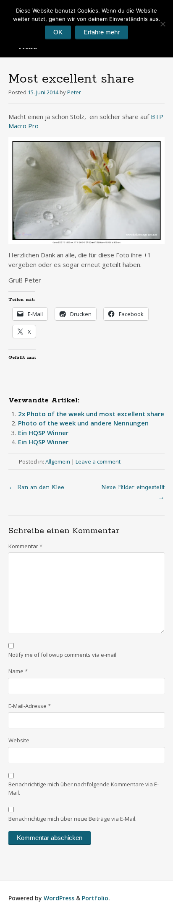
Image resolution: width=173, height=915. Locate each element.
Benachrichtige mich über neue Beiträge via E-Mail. (72, 818)
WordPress (59, 898)
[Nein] (162, 24)
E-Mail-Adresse (29, 706)
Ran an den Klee (36, 487)
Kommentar (25, 546)
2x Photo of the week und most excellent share (91, 414)
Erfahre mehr (102, 32)
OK (58, 32)
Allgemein (57, 461)
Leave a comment (98, 461)
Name (18, 671)
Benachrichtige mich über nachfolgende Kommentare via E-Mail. (83, 788)
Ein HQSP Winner (43, 432)
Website (18, 740)
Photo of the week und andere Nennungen (83, 423)
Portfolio (95, 898)
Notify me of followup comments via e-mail (62, 654)
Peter (74, 92)
